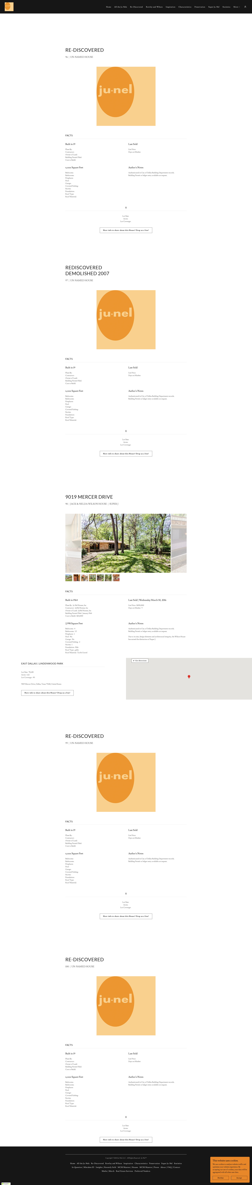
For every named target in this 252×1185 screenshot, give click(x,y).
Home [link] (108, 7)
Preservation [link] (200, 7)
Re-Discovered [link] (136, 7)
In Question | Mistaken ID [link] (83, 1167)
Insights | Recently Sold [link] (106, 1167)
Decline (221, 1178)
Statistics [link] (226, 7)
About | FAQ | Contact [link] (170, 1167)
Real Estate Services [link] (124, 1171)
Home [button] (72, 1163)
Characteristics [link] (184, 7)
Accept (239, 1178)
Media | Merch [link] (108, 1171)
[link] (9, 6)
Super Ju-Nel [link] (214, 7)
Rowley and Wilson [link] (154, 7)
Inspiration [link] (170, 7)
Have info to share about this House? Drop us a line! (126, 230)
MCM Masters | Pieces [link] (149, 1167)
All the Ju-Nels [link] (120, 7)
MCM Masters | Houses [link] (128, 1167)
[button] (236, 7)
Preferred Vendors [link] (142, 1171)
